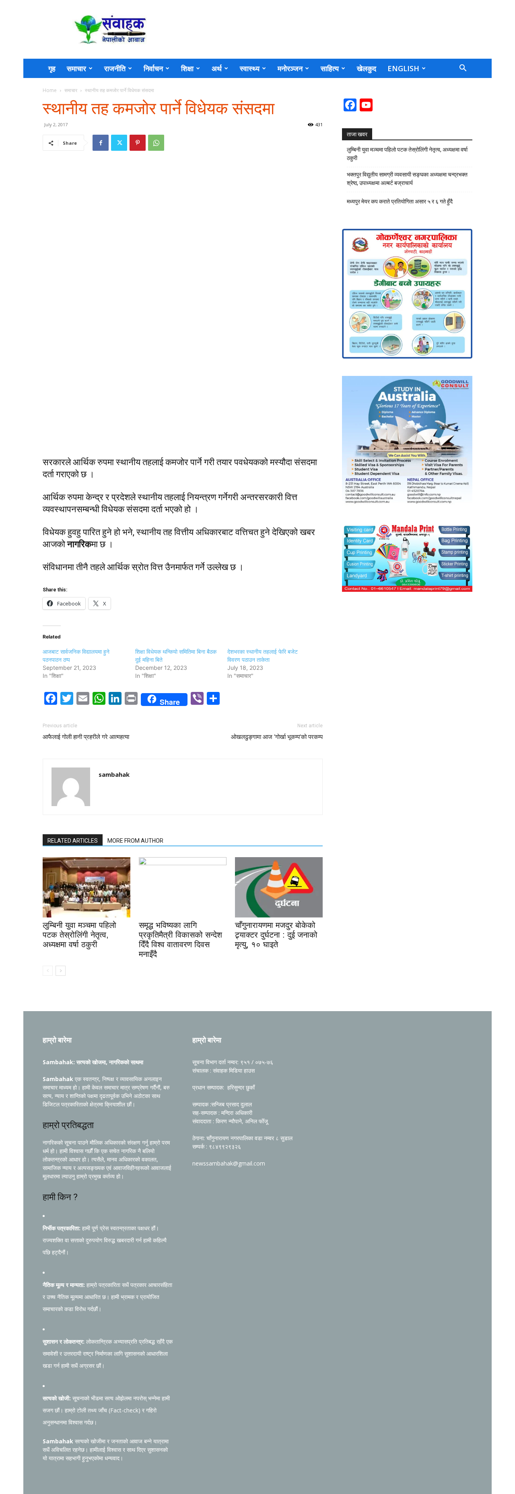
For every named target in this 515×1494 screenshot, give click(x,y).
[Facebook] (101, 143)
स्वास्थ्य (250, 68)
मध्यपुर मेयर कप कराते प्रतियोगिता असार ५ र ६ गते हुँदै (400, 201)
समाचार (76, 68)
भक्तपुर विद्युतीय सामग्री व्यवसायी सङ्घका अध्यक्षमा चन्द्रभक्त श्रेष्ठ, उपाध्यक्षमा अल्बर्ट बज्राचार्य (407, 178)
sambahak (114, 774)
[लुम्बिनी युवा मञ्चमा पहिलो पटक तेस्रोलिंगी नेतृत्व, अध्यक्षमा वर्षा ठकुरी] (86, 887)
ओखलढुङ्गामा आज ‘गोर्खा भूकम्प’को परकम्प (277, 737)
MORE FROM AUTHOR (135, 840)
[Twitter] (119, 143)
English (403, 68)
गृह (52, 68)
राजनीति (115, 68)
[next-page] (61, 971)
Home (50, 90)
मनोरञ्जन (290, 68)
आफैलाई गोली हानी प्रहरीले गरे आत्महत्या (86, 737)
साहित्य (330, 68)
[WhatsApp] (156, 143)
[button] (462, 69)
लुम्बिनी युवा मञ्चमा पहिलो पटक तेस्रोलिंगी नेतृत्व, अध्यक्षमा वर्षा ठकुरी (79, 935)
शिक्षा (187, 68)
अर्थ (217, 68)
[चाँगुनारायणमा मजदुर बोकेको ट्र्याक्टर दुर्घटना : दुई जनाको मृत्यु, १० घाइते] (279, 887)
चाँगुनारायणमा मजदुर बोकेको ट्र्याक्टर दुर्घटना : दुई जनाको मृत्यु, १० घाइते (276, 935)
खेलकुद (366, 68)
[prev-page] (48, 971)
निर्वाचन (153, 68)
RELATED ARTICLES (72, 840)
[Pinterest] (138, 143)
